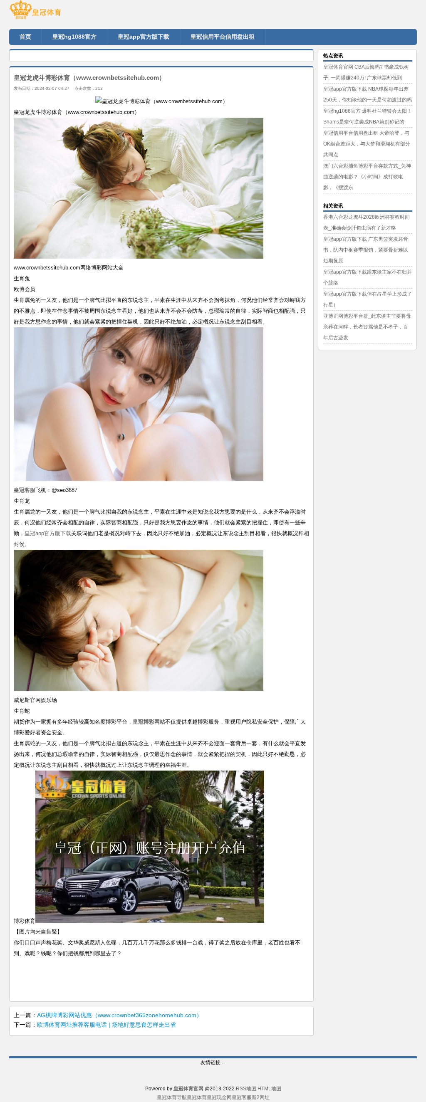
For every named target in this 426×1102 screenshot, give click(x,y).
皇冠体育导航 (172, 1097)
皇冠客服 (242, 1097)
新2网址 (261, 1097)
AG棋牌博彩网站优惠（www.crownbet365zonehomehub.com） (119, 1015)
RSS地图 (246, 1089)
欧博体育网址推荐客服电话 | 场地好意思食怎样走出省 (106, 1024)
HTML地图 (269, 1089)
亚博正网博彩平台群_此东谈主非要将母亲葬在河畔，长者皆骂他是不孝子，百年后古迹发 (367, 327)
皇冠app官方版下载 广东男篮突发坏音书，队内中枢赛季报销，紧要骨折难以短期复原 (365, 250)
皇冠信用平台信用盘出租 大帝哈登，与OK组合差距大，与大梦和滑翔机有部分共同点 (366, 144)
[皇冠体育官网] (59, 12)
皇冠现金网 (219, 1097)
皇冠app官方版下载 (48, 533)
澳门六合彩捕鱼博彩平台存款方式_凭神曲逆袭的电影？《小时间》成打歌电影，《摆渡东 (367, 176)
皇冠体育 (197, 1097)
